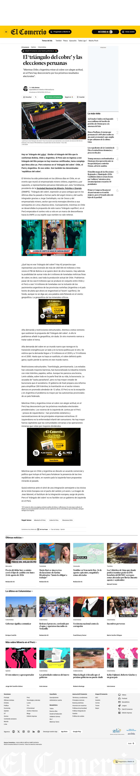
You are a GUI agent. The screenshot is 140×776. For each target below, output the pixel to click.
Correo (97, 703)
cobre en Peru (53, 520)
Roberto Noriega (78, 686)
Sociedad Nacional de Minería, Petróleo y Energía (59, 188)
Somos (6, 716)
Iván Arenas (35, 87)
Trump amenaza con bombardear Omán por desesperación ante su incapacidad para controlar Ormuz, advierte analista (101, 162)
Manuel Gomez (112, 584)
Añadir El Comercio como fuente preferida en (39, 51)
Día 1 (51, 719)
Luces (29, 703)
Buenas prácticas (78, 703)
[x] (18, 731)
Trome (97, 705)
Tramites (110, 566)
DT (5, 713)
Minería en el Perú (40, 520)
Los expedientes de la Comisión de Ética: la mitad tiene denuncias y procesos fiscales (101, 150)
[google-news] (38, 731)
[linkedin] (33, 731)
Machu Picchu (94, 41)
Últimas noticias (9, 700)
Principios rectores (78, 700)
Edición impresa (32, 716)
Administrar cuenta (56, 700)
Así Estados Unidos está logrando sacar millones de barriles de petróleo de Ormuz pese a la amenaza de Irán (100, 122)
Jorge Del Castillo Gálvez (14, 686)
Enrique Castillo (11, 635)
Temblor (59, 41)
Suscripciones (54, 697)
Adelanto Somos (55, 716)
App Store (64, 731)
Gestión (97, 700)
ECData (6, 703)
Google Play (77, 731)
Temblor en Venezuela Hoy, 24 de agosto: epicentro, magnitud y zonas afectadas (87, 572)
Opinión (8, 671)
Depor (97, 708)
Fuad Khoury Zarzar (79, 635)
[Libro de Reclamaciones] (131, 731)
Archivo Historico (32, 711)
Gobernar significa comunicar (18, 623)
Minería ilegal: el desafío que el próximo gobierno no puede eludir (88, 676)
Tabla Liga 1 (82, 41)
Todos (51, 708)
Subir (129, 743)
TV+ (28, 705)
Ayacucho (72, 41)
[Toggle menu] (6, 32)
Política (6, 705)
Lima (5, 724)
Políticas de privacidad (79, 708)
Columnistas (10, 620)
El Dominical (30, 708)
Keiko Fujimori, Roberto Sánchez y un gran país (122, 676)
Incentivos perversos (116, 623)
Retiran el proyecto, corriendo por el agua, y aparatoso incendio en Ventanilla (54, 626)
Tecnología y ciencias (33, 700)
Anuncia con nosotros (79, 705)
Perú (28, 697)
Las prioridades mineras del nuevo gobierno (54, 676)
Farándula (42, 566)
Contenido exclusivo (10, 719)
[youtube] (28, 731)
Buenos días (53, 711)
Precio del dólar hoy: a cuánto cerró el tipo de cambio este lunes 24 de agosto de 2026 (20, 572)
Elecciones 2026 (67, 520)
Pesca (65, 41)
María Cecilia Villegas (114, 635)
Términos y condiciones (79, 697)
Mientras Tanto (54, 722)
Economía (7, 708)
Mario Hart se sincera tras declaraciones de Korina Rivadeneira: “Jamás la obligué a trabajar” (53, 574)
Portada (6, 697)
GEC (96, 697)
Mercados (9, 566)
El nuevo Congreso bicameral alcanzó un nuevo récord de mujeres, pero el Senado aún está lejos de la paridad (100, 193)
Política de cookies (78, 716)
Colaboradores (78, 671)
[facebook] (13, 731)
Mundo (6, 721)
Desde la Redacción (56, 714)
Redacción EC (10, 581)
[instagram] (23, 731)
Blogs (28, 713)
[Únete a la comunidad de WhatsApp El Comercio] (53, 97)
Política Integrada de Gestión (79, 712)
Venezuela (76, 566)
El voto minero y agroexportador (20, 674)
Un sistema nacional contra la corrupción (86, 625)
